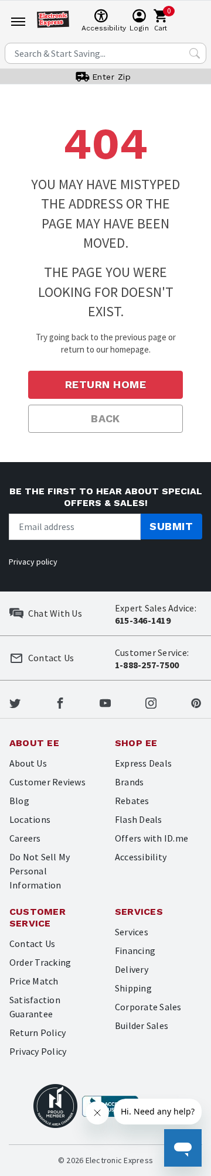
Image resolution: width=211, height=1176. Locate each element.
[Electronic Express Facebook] (60, 702)
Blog (19, 800)
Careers (25, 838)
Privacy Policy (37, 1051)
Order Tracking (40, 962)
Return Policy (37, 1032)
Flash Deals (138, 819)
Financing (135, 950)
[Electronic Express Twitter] (15, 702)
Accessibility (140, 857)
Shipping (133, 988)
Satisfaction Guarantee (34, 1007)
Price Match (34, 981)
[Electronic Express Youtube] (105, 702)
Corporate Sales (148, 1007)
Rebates (132, 800)
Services (131, 932)
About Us (28, 763)
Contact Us (32, 943)
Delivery (131, 969)
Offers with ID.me (151, 838)
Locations (29, 819)
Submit (171, 526)
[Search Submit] (194, 53)
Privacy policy (33, 561)
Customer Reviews (47, 782)
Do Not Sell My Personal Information (39, 871)
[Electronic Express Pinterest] (196, 702)
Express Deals (143, 763)
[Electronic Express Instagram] (150, 702)
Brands (129, 782)
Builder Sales (141, 1025)
